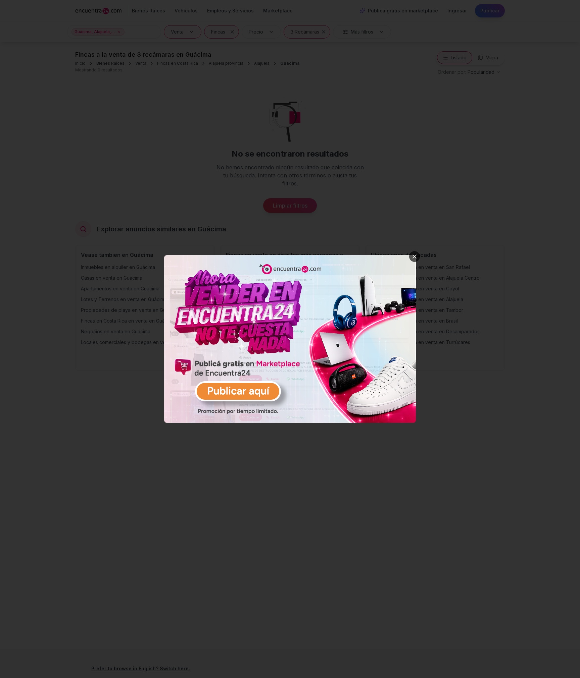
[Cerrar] (414, 256)
